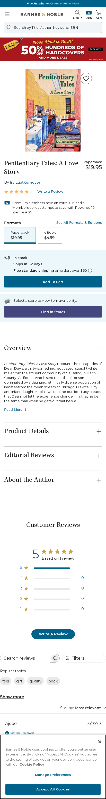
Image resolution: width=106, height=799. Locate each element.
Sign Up (12, 783)
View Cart (92, 754)
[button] (53, 399)
